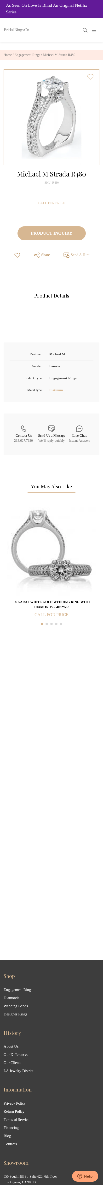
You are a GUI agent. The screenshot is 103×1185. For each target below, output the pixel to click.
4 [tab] (56, 624)
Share (45, 255)
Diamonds (11, 998)
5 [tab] (61, 624)
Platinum (56, 390)
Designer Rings (15, 1014)
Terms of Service (16, 1120)
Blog (7, 1136)
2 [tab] (47, 624)
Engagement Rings (27, 55)
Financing (11, 1128)
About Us (11, 1046)
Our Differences (16, 1055)
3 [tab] (51, 624)
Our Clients (12, 1063)
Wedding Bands (16, 1006)
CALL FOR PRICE (51, 203)
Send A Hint (79, 255)
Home (8, 55)
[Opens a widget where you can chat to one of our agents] (85, 1177)
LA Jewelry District (18, 1071)
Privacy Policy (15, 1103)
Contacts (10, 1144)
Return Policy (14, 1111)
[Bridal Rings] (10, 30)
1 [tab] (42, 624)
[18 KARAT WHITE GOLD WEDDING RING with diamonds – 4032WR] (51, 551)
